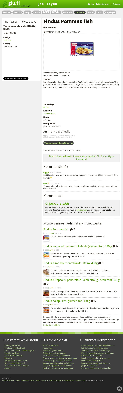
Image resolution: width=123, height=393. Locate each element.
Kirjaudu (116, 4)
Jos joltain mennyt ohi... (90, 365)
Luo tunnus (103, 4)
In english (58, 380)
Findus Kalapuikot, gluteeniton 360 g (66, 301)
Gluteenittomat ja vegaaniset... (55, 353)
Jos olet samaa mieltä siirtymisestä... (95, 358)
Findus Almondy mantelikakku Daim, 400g (70, 263)
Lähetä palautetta (68, 380)
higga (46, 172)
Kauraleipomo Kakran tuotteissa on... (95, 363)
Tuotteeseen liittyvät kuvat (58, 143)
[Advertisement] (81, 96)
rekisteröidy (82, 210)
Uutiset (17, 380)
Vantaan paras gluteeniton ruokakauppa (58, 363)
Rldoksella (8, 358)
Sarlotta (51, 233)
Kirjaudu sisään (57, 203)
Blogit (28, 12)
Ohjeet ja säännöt (48, 380)
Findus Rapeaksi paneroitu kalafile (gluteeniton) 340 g (77, 246)
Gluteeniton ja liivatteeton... (53, 350)
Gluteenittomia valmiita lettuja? (16, 365)
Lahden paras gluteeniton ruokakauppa (58, 368)
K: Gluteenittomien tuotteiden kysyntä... (19, 350)
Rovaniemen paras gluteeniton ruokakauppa (60, 358)
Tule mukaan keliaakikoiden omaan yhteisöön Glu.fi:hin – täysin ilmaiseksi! (81, 158)
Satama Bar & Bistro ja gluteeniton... (57, 355)
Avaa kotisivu (49, 113)
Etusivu (7, 12)
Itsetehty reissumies (12, 345)
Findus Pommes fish (56, 229)
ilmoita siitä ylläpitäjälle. (52, 325)
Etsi (92, 4)
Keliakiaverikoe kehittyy (13, 355)
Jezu (45, 183)
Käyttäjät (110, 12)
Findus (46, 107)
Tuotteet (80, 12)
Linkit (99, 12)
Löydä (52, 4)
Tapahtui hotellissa (11, 353)
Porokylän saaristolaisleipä (14, 348)
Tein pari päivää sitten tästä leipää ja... (96, 350)
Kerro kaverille (35, 380)
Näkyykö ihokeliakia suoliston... (16, 360)
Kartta (36, 12)
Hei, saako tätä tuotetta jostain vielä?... (96, 368)
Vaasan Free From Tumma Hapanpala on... (98, 345)
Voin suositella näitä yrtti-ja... (92, 360)
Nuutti (50, 267)
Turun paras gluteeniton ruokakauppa (57, 360)
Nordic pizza (47, 348)
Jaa (41, 4)
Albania (7, 368)
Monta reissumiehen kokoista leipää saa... (97, 353)
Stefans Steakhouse (50, 345)
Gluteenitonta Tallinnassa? (14, 363)
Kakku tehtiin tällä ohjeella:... (92, 355)
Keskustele (48, 10)
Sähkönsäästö (80, 380)
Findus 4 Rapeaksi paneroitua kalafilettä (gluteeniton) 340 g (81, 280)
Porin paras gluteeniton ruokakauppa (57, 365)
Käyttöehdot (25, 380)
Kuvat (91, 12)
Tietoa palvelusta (8, 380)
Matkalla (67, 12)
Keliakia (18, 12)
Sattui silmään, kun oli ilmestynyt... (94, 348)
